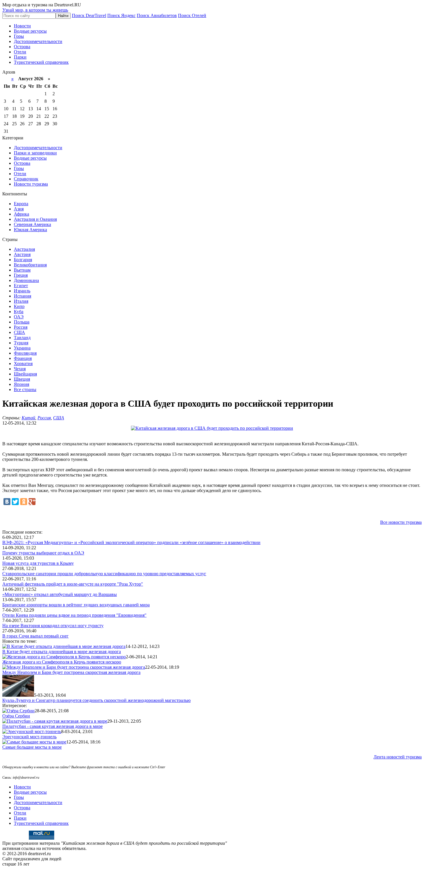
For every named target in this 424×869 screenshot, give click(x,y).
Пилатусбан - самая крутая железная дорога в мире (52, 726)
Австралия (24, 249)
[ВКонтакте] (6, 501)
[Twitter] (15, 501)
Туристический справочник (41, 62)
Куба (18, 311)
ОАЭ (19, 316)
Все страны (25, 389)
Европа (21, 203)
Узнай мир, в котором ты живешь (35, 10)
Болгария (23, 259)
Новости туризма (31, 184)
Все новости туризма (401, 522)
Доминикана (26, 280)
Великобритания (30, 264)
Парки (20, 57)
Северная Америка (32, 224)
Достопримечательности (38, 41)
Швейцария (25, 373)
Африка (21, 214)
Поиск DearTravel (89, 15)
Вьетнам (22, 270)
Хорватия (23, 363)
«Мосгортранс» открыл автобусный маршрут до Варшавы (59, 594)
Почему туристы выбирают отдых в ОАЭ (43, 552)
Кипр (19, 306)
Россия (20, 327)
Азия (19, 208)
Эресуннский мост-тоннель (29, 736)
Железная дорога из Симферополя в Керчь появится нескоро (61, 661)
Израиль (22, 290)
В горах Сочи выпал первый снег (35, 635)
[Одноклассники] (23, 501)
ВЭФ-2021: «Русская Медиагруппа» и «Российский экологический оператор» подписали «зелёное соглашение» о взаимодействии (131, 542)
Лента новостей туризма (398, 756)
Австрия (22, 254)
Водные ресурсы (30, 31)
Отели (20, 51)
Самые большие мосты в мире (32, 747)
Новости (22, 25)
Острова (22, 46)
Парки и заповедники (35, 152)
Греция (21, 275)
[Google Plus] (32, 501)
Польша (21, 321)
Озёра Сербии (16, 715)
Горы (19, 36)
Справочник (26, 178)
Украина (22, 347)
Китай (28, 417)
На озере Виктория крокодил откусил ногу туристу (53, 625)
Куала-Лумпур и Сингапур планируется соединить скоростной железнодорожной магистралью (96, 700)
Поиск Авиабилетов (157, 15)
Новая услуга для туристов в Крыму (38, 563)
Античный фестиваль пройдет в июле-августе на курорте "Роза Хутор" (72, 584)
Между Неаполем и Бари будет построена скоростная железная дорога (71, 672)
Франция (23, 358)
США (19, 332)
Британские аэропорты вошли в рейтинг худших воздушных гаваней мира (76, 604)
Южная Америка (30, 229)
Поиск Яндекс (121, 15)
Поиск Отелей (192, 15)
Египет (21, 285)
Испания (22, 296)
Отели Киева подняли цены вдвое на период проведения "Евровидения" (74, 615)
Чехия (20, 368)
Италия (21, 301)
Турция (21, 342)
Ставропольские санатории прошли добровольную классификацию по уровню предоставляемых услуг (104, 573)
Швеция (22, 379)
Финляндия (25, 353)
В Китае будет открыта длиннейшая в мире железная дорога (61, 651)
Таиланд (22, 337)
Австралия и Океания (35, 219)
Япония (21, 384)
